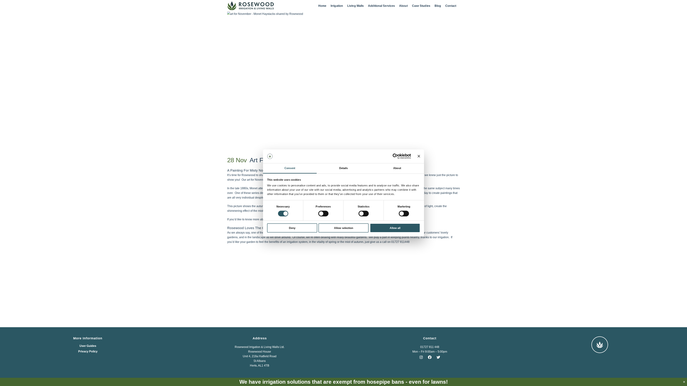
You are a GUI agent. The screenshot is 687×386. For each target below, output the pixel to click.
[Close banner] (419, 156)
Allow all (395, 227)
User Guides (87, 346)
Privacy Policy (88, 351)
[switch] (323, 213)
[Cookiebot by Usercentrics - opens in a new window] (395, 156)
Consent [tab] (289, 168)
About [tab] (397, 168)
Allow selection (343, 227)
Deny (292, 227)
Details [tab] (343, 168)
